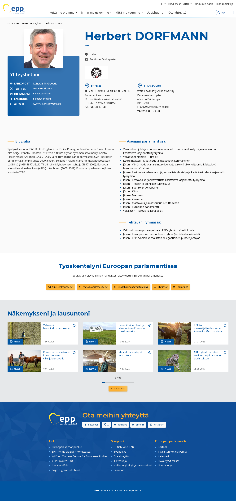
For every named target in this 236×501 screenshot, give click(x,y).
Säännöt (119, 470)
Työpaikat (120, 451)
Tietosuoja (120, 461)
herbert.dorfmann (42, 98)
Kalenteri (163, 456)
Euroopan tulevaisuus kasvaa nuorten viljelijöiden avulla (56, 355)
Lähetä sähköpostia (45, 83)
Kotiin (10, 23)
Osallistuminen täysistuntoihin (133, 286)
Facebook (93, 424)
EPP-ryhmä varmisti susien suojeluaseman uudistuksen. (207, 355)
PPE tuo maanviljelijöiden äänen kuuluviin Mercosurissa (208, 328)
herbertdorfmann (42, 93)
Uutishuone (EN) (124, 447)
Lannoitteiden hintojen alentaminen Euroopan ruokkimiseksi (132, 328)
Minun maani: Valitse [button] (178, 3)
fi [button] (162, 4)
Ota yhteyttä (121, 456)
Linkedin (140, 424)
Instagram (158, 424)
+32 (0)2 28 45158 (95, 107)
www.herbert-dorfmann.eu (47, 103)
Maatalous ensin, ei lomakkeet (130, 354)
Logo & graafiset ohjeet (66, 470)
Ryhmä (38, 23)
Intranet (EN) (60, 465)
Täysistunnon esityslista (172, 451)
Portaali (162, 447)
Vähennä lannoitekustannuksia (56, 327)
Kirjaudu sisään (203, 4)
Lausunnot (182, 286)
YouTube (122, 424)
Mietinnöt (163, 286)
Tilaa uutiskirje (224, 4)
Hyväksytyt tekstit (168, 461)
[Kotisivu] (14, 9)
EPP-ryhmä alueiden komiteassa (71, 451)
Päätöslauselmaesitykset (95, 286)
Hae (223, 12)
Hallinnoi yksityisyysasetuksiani (133, 465)
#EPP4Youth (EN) (62, 461)
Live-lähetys (165, 465)
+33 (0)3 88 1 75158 (148, 110)
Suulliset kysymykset (62, 286)
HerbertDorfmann (42, 88)
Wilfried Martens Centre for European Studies (79, 456)
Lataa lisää (120, 388)
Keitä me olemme (24, 23)
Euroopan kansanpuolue (67, 447)
